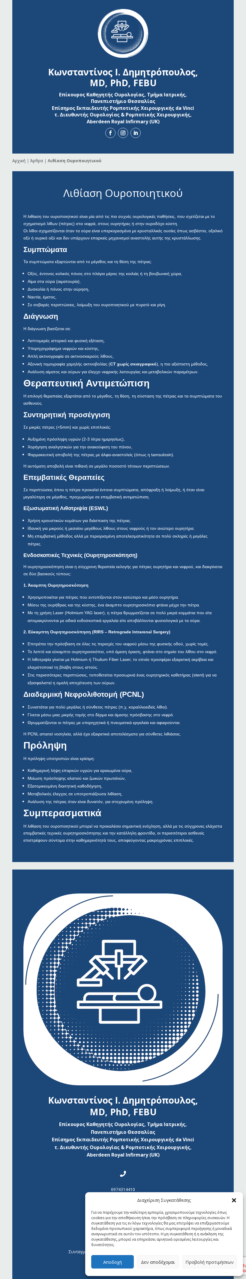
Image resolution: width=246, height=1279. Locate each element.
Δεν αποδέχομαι (158, 1262)
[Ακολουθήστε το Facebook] (110, 133)
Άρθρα (36, 160)
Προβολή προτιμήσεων (209, 1262)
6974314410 (123, 1189)
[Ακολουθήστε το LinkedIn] (135, 133)
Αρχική (19, 160)
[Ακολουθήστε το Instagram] (123, 133)
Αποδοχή (112, 1262)
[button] (234, 1200)
